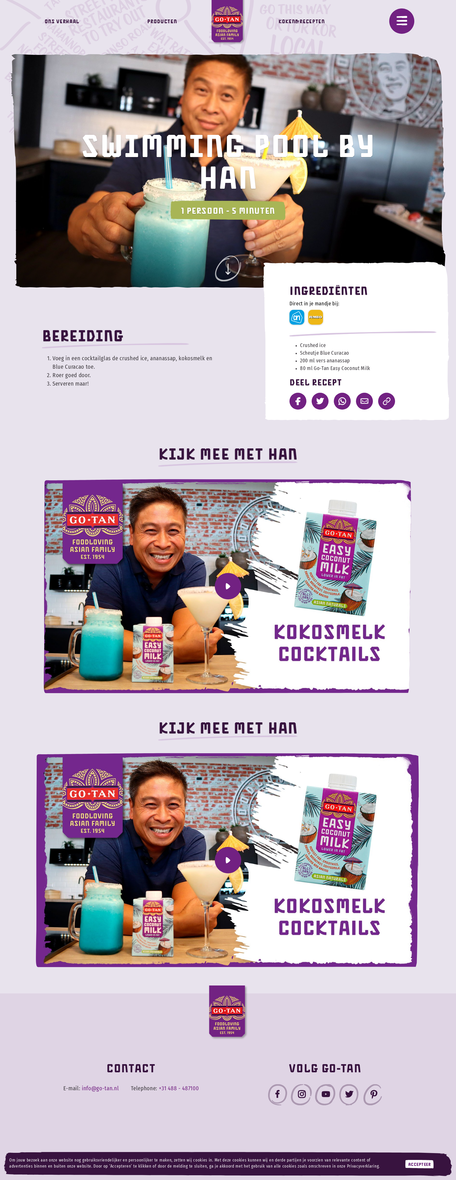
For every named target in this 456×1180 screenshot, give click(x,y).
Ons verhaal (62, 21)
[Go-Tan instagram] (301, 1096)
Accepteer (419, 1164)
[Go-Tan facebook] (277, 1096)
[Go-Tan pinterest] (372, 1096)
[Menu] (401, 21)
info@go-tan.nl (100, 1088)
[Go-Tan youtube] (325, 1096)
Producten (162, 21)
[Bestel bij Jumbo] (315, 317)
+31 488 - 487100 (179, 1088)
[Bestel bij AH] (296, 317)
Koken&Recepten (301, 21)
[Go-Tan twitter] (348, 1096)
